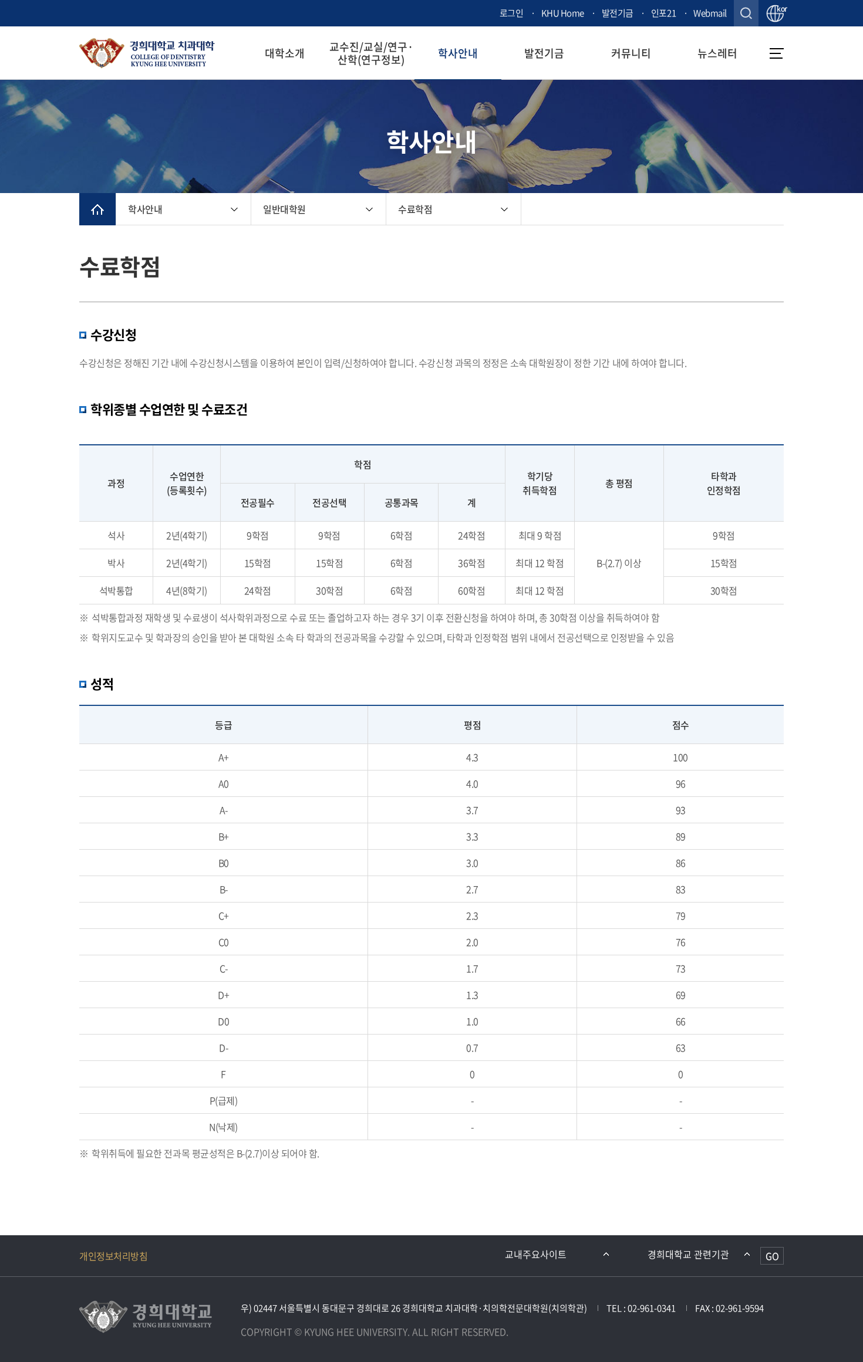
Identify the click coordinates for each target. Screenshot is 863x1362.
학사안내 (458, 53)
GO (772, 1256)
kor (780, 9)
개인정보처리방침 (113, 1256)
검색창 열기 (746, 13)
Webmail (710, 12)
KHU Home (562, 12)
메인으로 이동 (97, 209)
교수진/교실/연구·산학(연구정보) (371, 53)
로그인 (512, 12)
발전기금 (617, 12)
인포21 (663, 12)
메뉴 (777, 53)
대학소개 (285, 53)
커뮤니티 (631, 53)
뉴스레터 (717, 53)
